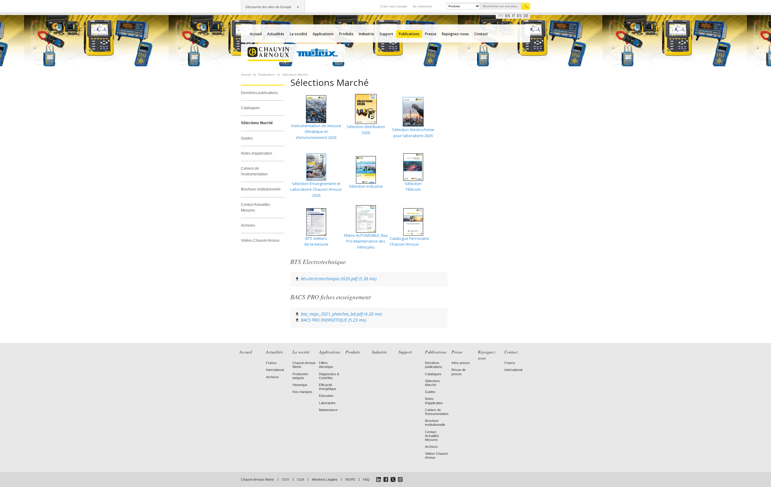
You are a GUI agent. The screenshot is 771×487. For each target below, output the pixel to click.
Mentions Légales (325, 479)
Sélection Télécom (413, 186)
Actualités (275, 33)
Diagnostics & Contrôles (329, 376)
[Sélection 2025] (365, 138)
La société (298, 33)
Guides (247, 138)
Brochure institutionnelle (261, 189)
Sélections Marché (257, 123)
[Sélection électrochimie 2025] (413, 112)
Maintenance (328, 410)
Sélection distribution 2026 (366, 129)
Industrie (366, 33)
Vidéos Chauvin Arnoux (260, 240)
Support (386, 33)
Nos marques (302, 392)
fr (500, 16)
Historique (299, 385)
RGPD (350, 479)
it (513, 16)
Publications (409, 33)
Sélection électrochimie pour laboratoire (413, 132)
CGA (300, 479)
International (275, 370)
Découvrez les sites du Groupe (268, 7)
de (526, 16)
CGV (285, 479)
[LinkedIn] (378, 479)
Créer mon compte (393, 6)
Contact (481, 33)
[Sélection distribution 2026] (366, 122)
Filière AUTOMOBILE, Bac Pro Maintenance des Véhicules (366, 241)
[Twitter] (393, 479)
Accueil (256, 33)
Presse (430, 33)
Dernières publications (259, 93)
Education (326, 395)
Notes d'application (256, 153)
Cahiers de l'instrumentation (254, 171)
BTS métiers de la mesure (316, 241)
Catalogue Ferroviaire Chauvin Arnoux (409, 241)
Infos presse (460, 363)
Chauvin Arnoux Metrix (257, 479)
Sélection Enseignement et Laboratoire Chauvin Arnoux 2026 (316, 189)
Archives (248, 225)
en (507, 16)
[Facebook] (385, 479)
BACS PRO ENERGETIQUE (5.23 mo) (333, 320)
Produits (346, 33)
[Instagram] (400, 479)
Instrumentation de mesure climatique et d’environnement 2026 (316, 131)
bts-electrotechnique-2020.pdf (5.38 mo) (338, 278)
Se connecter (422, 6)
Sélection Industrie (366, 186)
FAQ (366, 479)
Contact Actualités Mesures (255, 207)
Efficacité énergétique (327, 387)
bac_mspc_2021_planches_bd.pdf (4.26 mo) (341, 314)
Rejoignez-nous (455, 33)
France (271, 363)
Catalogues (250, 108)
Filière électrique (326, 365)
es (519, 16)
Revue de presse (458, 371)
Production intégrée (300, 376)
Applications (323, 33)
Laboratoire (327, 403)
